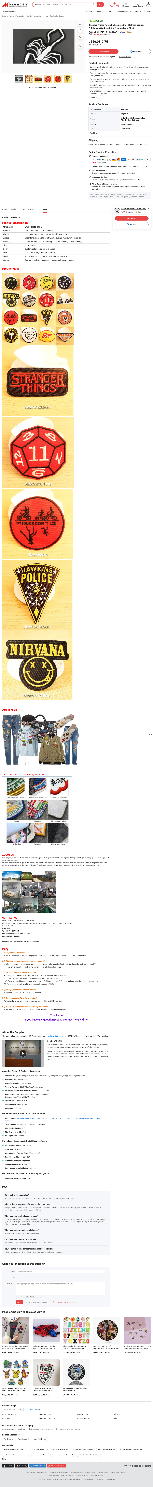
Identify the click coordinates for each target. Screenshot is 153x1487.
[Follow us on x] (136, 1466)
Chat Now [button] (137, 52)
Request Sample (125, 57)
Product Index (115, 1472)
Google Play (21, 1466)
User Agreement (89, 1479)
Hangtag (58, 1118)
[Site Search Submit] (100, 4)
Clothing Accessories (34, 16)
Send (19, 1302)
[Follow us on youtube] (143, 1466)
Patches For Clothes (57, 16)
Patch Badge (22, 1439)
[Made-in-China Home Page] (14, 4)
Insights (123, 1472)
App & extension (123, 11)
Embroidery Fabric (89, 1118)
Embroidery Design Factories (14, 1449)
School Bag (77, 1118)
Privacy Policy (111, 1479)
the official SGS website (55, 1036)
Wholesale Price (90, 1472)
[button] (94, 4)
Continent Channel (102, 1472)
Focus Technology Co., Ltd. (61, 1479)
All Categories (10, 11)
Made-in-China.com (67, 1475)
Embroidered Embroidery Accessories (17, 1455)
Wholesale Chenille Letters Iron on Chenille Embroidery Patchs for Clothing (74, 1348)
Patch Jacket (8, 1439)
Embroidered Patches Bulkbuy (88, 1455)
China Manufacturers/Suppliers (58, 1472)
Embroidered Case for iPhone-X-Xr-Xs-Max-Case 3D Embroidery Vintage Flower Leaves (15, 1348)
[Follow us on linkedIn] (149, 1466)
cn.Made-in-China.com (97, 1475)
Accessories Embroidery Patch (62, 1455)
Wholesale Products (76, 1472)
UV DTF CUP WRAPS (9, 1414)
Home (4, 16)
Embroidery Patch (24, 1118)
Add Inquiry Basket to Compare (44, 87)
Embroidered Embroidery (106, 1449)
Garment (8, 1121)
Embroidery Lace (48, 1118)
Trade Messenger (38, 1466)
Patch (46, 16)
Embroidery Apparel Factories (83, 1449)
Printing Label (67, 1118)
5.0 (124, 212)
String (99, 1118)
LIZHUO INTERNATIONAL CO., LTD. (106, 32)
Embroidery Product (46, 1418)
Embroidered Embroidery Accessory (132, 1449)
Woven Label (36, 1118)
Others (116, 1418)
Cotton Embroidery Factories (38, 1449)
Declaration (100, 1479)
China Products (42, 1472)
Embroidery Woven (40, 1455)
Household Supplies (83, 1418)
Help (110, 11)
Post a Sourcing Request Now (64, 1302)
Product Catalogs (34, 1410)
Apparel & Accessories (16, 16)
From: (13, 1272)
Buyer (99, 11)
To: (14, 1278)
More (4, 1459)
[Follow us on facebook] (133, 1466)
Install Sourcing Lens (58, 1466)
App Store (8, 1466)
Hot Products (31, 1472)
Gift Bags (117, 1414)
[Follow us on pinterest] (146, 1466)
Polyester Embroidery (60, 1449)
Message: (11, 1284)
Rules (149, 11)
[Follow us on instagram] (140, 1466)
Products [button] (38, 4)
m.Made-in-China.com (81, 1475)
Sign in (148, 6)
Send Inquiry (103, 51)
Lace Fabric (6, 1418)
